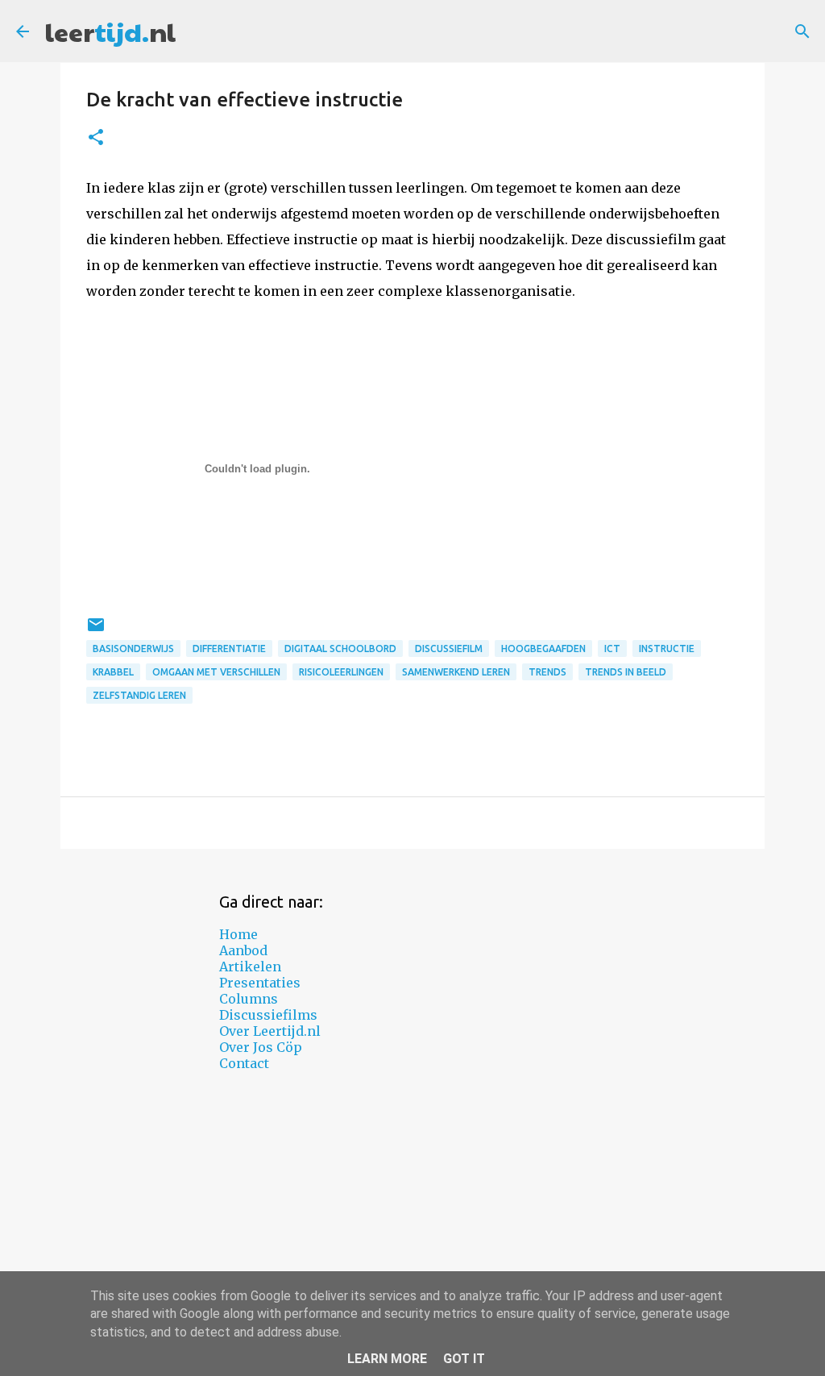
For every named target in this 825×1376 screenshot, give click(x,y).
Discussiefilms (268, 1015)
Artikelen (250, 966)
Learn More (387, 1358)
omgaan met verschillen (216, 672)
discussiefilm (449, 648)
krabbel (113, 672)
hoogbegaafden (543, 648)
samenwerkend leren (456, 672)
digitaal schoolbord (340, 648)
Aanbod (243, 950)
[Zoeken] (802, 31)
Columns (248, 999)
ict (612, 648)
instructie (666, 648)
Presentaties (260, 983)
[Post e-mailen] (96, 631)
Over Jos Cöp (260, 1047)
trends (547, 672)
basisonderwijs (133, 648)
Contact (244, 1063)
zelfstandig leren (139, 695)
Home (238, 934)
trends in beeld (625, 672)
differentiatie (229, 648)
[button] (96, 138)
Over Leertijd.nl (270, 1031)
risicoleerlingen (341, 672)
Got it (464, 1358)
